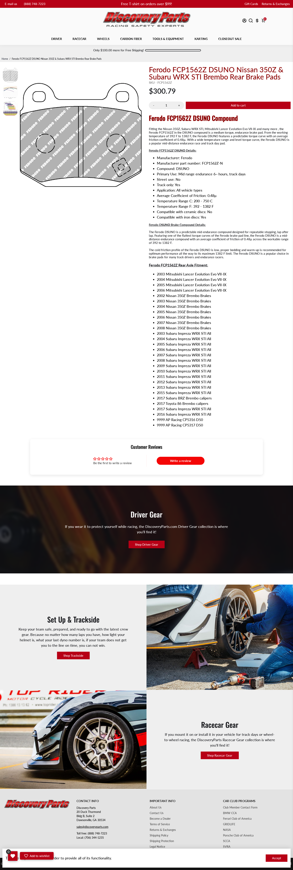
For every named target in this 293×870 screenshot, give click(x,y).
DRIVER (56, 39)
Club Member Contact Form (240, 807)
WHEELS (103, 39)
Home (5, 58)
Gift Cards (251, 4)
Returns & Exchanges (276, 4)
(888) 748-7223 (34, 4)
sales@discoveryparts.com (92, 826)
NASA (227, 829)
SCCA (226, 841)
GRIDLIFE (229, 824)
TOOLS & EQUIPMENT (168, 39)
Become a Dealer (160, 818)
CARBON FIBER (131, 39)
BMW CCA (230, 813)
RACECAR (79, 39)
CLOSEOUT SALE (230, 39)
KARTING (201, 39)
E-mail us (11, 4)
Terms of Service (160, 824)
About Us (155, 807)
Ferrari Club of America (237, 818)
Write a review (180, 461)
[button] (37, 856)
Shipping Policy (159, 835)
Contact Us (156, 813)
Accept (276, 858)
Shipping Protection (162, 841)
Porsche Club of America (238, 835)
